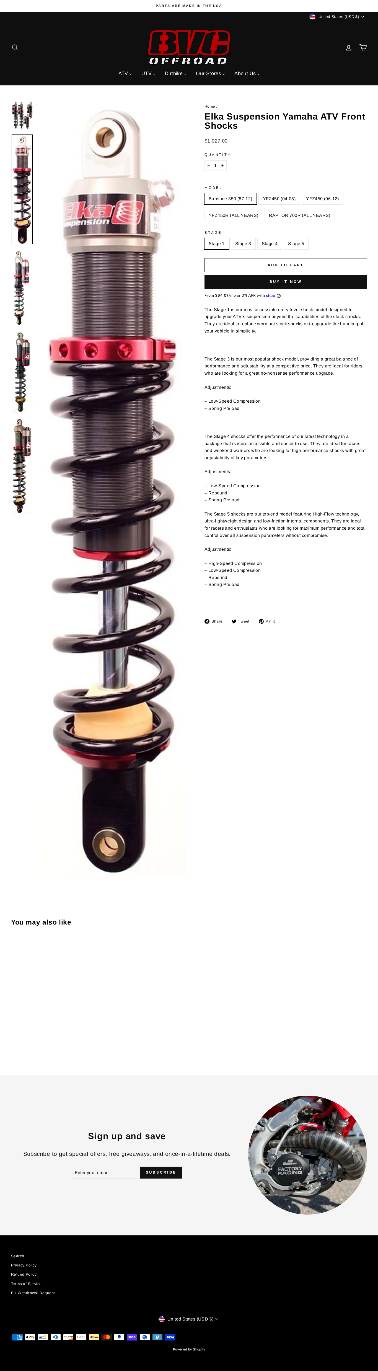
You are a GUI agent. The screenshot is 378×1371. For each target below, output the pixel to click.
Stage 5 (296, 243)
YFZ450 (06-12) (322, 198)
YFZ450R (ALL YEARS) (233, 215)
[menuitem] (125, 73)
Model (213, 188)
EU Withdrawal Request (33, 1293)
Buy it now (286, 282)
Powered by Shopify (189, 1349)
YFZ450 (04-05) (279, 198)
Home (209, 106)
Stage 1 (217, 243)
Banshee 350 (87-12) (230, 198)
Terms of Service (26, 1284)
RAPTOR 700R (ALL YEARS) (299, 215)
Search (17, 1256)
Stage (213, 232)
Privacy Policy (24, 1265)
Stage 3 (243, 243)
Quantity (217, 155)
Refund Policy (24, 1274)
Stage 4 (270, 243)
